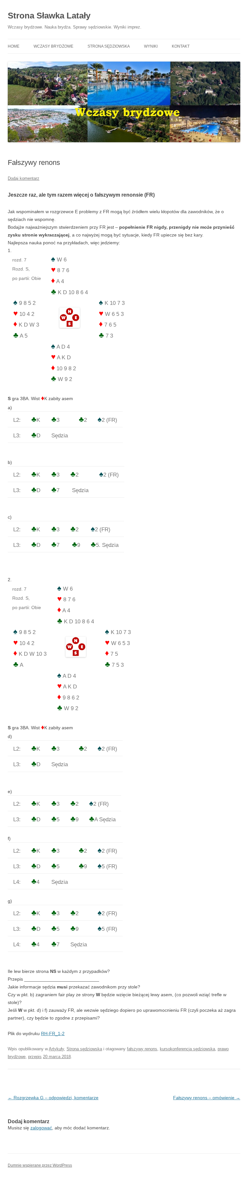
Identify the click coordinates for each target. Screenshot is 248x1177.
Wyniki (151, 46)
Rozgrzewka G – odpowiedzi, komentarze (53, 1097)
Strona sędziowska (109, 46)
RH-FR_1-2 (53, 1033)
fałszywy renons (142, 1048)
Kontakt (181, 46)
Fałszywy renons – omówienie (206, 1097)
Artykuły (56, 1048)
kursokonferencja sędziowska (187, 1048)
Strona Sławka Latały (49, 15)
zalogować (41, 1127)
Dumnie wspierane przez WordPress (40, 1165)
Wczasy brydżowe (53, 46)
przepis (35, 1056)
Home (13, 46)
